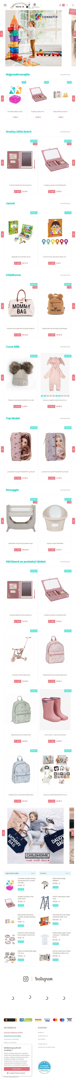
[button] (17, 1073)
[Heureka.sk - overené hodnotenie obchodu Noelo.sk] (44, 1073)
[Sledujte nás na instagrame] (38, 985)
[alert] (17, 1060)
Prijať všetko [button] (16, 1069)
